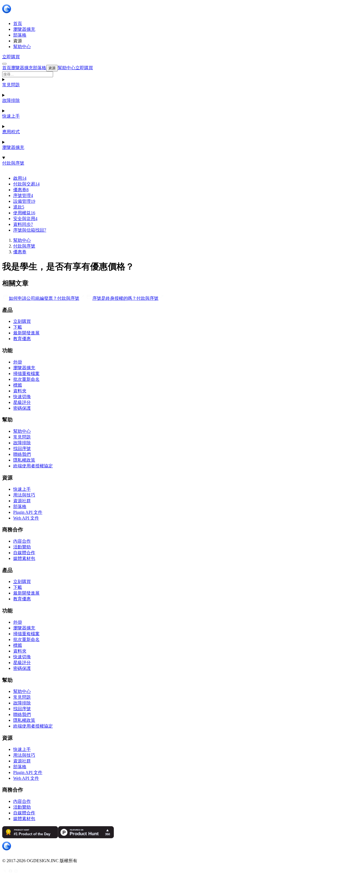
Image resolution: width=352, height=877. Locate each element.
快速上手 (11, 116)
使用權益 (24, 212)
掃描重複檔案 (26, 373)
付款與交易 (26, 184)
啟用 (19, 178)
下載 (17, 327)
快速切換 (22, 396)
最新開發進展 (26, 333)
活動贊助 (22, 547)
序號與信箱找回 (29, 230)
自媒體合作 (24, 552)
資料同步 (23, 224)
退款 (18, 207)
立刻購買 (22, 321)
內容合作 (22, 541)
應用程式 (11, 131)
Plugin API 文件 (27, 512)
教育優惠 (22, 338)
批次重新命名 (26, 379)
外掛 (17, 362)
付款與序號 (13, 163)
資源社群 (22, 500)
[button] (176, 74)
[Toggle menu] (4, 64)
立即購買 (11, 56)
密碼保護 (22, 408)
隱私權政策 (24, 460)
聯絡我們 (22, 454)
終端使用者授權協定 (33, 466)
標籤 (17, 385)
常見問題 (11, 84)
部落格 (19, 506)
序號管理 (23, 195)
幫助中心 (22, 240)
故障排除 (11, 100)
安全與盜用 (25, 218)
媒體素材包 (24, 558)
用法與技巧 (24, 495)
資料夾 (19, 390)
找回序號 (22, 448)
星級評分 (22, 402)
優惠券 (21, 189)
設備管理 (24, 201)
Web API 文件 (26, 518)
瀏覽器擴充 (13, 147)
